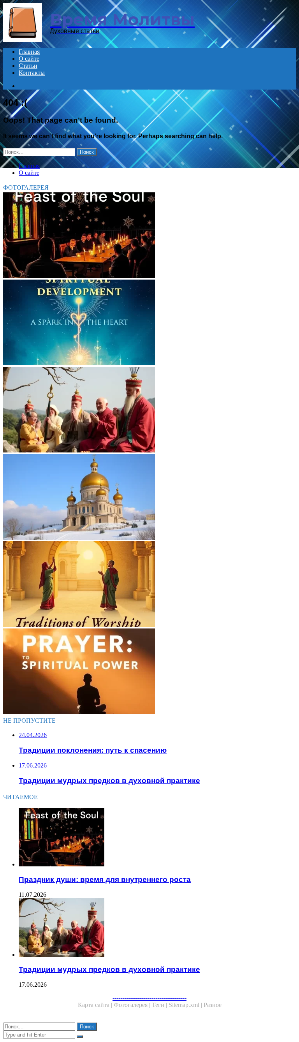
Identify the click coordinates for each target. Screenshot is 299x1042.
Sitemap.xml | (186, 1005)
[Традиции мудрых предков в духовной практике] (149, 410)
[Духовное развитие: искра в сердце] (149, 323)
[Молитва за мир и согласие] (149, 497)
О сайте (29, 58)
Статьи (28, 65)
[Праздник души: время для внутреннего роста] (149, 236)
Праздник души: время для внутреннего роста (105, 879)
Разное (213, 1005)
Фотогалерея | (133, 1005)
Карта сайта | (96, 1005)
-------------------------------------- (149, 997)
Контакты (32, 72)
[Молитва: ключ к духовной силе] (149, 672)
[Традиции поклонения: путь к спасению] (149, 584)
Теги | (160, 1005)
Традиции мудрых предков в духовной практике (109, 969)
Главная (29, 51)
